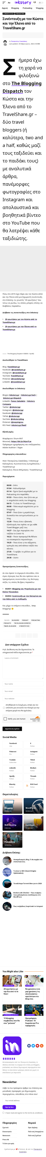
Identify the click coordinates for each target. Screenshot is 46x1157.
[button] (5, 2)
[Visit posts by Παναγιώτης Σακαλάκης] (5, 42)
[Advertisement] (23, 268)
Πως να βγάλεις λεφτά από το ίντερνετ (28, 906)
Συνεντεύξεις (8, 13)
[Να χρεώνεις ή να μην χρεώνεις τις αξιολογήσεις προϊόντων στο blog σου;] (33, 981)
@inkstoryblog (17, 419)
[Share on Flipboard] (16, 35)
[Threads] (33, 777)
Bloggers (15, 620)
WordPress (31, 808)
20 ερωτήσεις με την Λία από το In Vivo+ (11, 991)
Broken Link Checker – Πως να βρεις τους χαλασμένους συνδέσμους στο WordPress (27, 895)
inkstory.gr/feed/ (18, 425)
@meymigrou (17, 422)
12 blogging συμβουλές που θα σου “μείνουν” (12, 1020)
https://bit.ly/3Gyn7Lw (21, 441)
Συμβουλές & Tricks (11, 1014)
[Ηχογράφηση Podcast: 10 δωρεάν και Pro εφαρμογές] (33, 1010)
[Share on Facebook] (8, 35)
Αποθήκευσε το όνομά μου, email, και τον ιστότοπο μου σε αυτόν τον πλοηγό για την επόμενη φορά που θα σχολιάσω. (22, 708)
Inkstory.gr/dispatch (12, 398)
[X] (33, 744)
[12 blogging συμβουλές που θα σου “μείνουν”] (12, 1010)
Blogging (8, 808)
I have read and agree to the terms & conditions (24, 1113)
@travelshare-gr (18, 382)
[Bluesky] (13, 785)
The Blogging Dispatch (22, 623)
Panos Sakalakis (18, 401)
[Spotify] (13, 777)
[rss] (33, 785)
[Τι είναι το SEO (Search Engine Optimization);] (7, 872)
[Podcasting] (12, 840)
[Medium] (33, 769)
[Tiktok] (33, 761)
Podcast (25, 620)
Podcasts (7, 623)
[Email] (20, 35)
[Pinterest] (13, 753)
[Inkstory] (23, 2)
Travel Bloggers (10, 626)
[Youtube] (13, 761)
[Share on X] (12, 35)
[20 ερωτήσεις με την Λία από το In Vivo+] (12, 981)
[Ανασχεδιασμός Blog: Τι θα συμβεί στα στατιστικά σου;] (7, 860)
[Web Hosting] (12, 823)
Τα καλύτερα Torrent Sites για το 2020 (27, 883)
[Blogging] (12, 806)
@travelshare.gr (19, 369)
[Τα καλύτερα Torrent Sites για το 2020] (7, 883)
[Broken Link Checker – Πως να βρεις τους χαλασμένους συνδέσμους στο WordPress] (7, 895)
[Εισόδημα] (33, 823)
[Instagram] (33, 753)
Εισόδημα (30, 825)
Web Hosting (10, 825)
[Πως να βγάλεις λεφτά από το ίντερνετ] (7, 906)
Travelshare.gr (13, 367)
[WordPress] (33, 806)
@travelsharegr (18, 379)
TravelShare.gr (17, 376)
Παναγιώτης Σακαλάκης (19, 41)
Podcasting (20, 13)
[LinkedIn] (13, 769)
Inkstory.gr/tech (28, 395)
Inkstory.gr (14, 395)
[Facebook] (13, 744)
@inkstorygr (15, 407)
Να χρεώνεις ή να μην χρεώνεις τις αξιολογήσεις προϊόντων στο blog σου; (32, 994)
